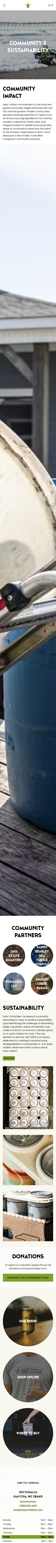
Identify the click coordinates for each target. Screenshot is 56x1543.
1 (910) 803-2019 (28, 1505)
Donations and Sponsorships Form (28, 1277)
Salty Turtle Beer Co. (28, 5)
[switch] (6, 5)
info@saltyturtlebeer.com (28, 1509)
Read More (9, 1058)
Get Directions (28, 1501)
